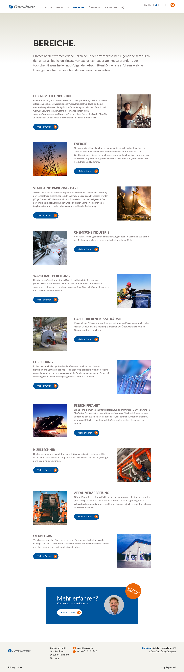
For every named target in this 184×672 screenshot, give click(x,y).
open (172, 5)
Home (48, 7)
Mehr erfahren (44, 126)
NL (145, 5)
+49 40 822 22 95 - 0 (87, 651)
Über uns (94, 7)
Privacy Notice (15, 667)
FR (165, 5)
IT (161, 5)
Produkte (62, 7)
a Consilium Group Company (162, 651)
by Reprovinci (169, 667)
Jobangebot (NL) (114, 7)
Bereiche (78, 7)
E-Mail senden (68, 612)
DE (156, 5)
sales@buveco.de (85, 647)
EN (150, 5)
